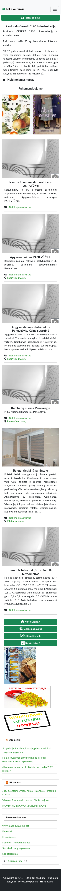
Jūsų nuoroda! (15, 861)
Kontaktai (48, 881)
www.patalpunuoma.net (15, 826)
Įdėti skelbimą (32, 18)
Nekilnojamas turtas (20, 207)
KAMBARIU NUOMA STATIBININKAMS (24, 806)
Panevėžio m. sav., (16, 278)
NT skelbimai (14, 9)
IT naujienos (8, 837)
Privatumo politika (28, 881)
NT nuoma (14, 782)
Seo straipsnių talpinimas (16, 848)
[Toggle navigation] (54, 9)
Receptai (7, 831)
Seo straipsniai (10, 854)
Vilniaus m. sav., (15, 521)
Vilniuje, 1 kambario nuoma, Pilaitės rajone (25, 800)
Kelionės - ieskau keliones (16, 842)
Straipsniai (14, 740)
